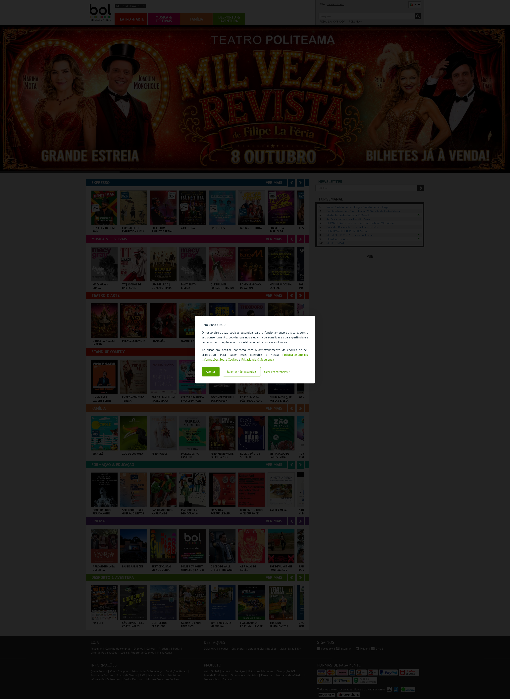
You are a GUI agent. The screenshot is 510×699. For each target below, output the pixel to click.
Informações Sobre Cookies (220, 359)
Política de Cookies (295, 354)
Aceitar (210, 372)
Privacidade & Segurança (257, 359)
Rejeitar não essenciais (242, 372)
